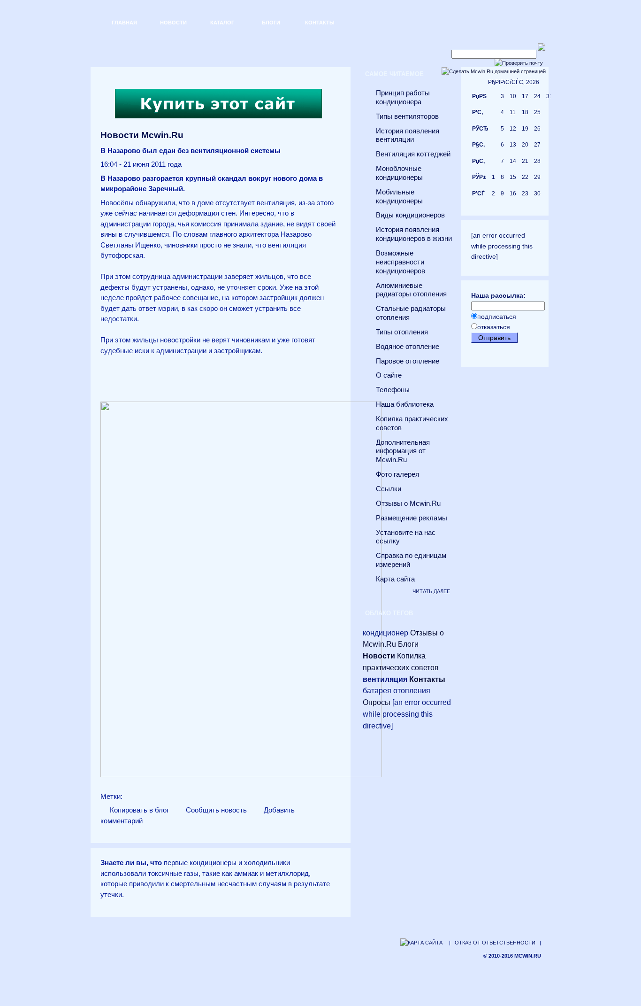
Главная (124, 22)
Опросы (376, 702)
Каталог (222, 22)
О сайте (389, 375)
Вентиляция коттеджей (413, 154)
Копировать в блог (138, 810)
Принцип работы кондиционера (403, 97)
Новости (173, 22)
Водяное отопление (407, 346)
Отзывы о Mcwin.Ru (408, 503)
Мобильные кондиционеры (399, 196)
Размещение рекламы (411, 518)
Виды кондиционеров (410, 215)
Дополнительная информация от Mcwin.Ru (403, 451)
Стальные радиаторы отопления (411, 313)
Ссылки (388, 489)
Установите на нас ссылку (405, 537)
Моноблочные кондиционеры (399, 173)
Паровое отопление (407, 361)
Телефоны (393, 390)
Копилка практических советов (412, 423)
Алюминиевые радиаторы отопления (411, 290)
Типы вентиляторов (407, 116)
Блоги (271, 22)
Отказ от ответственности (495, 942)
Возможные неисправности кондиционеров (400, 262)
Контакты (320, 22)
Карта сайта (395, 579)
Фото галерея (397, 474)
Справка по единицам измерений (411, 560)
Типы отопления (402, 332)
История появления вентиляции (407, 135)
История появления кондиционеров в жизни (414, 234)
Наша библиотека (405, 404)
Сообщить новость (215, 810)
